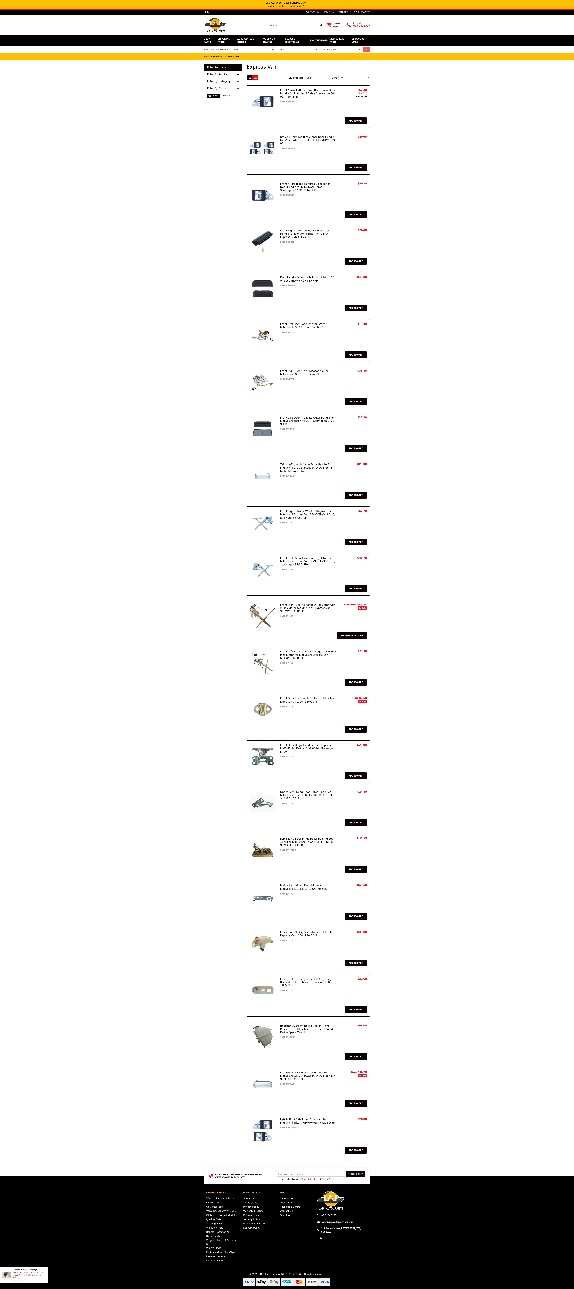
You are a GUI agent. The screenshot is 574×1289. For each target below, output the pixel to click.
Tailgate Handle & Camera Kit (221, 1242)
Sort (334, 77)
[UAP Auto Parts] (215, 24)
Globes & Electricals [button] (292, 40)
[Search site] (321, 25)
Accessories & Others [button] (246, 40)
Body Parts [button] (207, 40)
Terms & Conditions (310, 1179)
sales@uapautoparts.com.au (337, 1222)
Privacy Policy (328, 1179)
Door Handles (214, 1235)
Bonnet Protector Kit (218, 1231)
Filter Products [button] (216, 67)
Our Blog (285, 1215)
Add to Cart (356, 120)
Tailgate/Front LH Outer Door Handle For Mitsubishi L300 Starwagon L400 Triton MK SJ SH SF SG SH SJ (307, 467)
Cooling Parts (214, 1202)
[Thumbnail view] (250, 77)
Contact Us (312, 12)
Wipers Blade (213, 1247)
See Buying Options (352, 635)
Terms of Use (250, 1202)
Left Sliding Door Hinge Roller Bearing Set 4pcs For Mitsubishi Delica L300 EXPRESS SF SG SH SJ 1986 (306, 842)
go (366, 49)
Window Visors (214, 1227)
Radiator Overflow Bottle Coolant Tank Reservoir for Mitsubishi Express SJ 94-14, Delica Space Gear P (307, 1029)
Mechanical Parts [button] (337, 40)
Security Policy (251, 1219)
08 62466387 (361, 25)
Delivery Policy (251, 1227)
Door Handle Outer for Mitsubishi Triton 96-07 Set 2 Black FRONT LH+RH (307, 279)
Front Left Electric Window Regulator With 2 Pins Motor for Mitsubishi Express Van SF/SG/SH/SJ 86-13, (308, 655)
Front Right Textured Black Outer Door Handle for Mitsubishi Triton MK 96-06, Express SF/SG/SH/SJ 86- (304, 234)
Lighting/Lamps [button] (319, 40)
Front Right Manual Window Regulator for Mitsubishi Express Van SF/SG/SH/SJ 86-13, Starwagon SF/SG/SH (307, 514)
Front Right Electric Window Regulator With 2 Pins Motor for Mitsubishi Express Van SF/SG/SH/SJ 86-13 (307, 608)
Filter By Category (218, 81)
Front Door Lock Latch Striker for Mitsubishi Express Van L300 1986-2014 (308, 700)
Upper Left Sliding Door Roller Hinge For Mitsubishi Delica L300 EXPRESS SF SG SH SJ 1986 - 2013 (307, 795)
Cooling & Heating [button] (269, 40)
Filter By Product (218, 74)
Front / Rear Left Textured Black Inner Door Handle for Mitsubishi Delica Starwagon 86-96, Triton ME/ (307, 93)
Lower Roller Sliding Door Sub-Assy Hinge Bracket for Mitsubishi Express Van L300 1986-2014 (306, 982)
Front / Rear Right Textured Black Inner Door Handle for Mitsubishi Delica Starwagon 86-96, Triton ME (305, 187)
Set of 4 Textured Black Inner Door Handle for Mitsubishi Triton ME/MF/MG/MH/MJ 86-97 (308, 140)
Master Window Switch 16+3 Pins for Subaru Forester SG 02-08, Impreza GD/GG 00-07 (27, 1275)
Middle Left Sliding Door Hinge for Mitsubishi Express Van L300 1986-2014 (305, 887)
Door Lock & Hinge (217, 1260)
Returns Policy (251, 1215)
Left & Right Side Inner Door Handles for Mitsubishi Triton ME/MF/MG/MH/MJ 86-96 (307, 1121)
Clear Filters (227, 96)
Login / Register (361, 12)
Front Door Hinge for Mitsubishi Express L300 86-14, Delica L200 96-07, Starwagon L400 (307, 748)
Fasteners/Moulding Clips (220, 1252)
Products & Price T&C (255, 1223)
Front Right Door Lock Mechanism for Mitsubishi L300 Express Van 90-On (304, 372)
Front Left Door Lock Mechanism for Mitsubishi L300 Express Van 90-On (303, 325)
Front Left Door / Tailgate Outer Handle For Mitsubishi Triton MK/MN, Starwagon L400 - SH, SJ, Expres (308, 421)
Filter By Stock (216, 88)
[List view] (255, 77)
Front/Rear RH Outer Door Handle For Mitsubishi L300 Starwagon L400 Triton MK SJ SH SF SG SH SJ (307, 1076)
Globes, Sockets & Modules (221, 1215)
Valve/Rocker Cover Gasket (222, 1210)
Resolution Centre (290, 1206)
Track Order (286, 1202)
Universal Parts (224, 40)
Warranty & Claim (253, 1210)
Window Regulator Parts (220, 1198)
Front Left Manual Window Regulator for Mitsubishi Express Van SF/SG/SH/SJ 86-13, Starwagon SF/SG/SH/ (307, 561)
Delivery (343, 12)
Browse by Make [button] (358, 40)
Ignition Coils (213, 1219)
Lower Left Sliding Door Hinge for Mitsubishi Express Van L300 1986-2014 (308, 934)
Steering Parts (214, 1223)
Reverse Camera (215, 1256)
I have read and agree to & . (307, 1179)
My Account (287, 1198)
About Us (329, 12)
